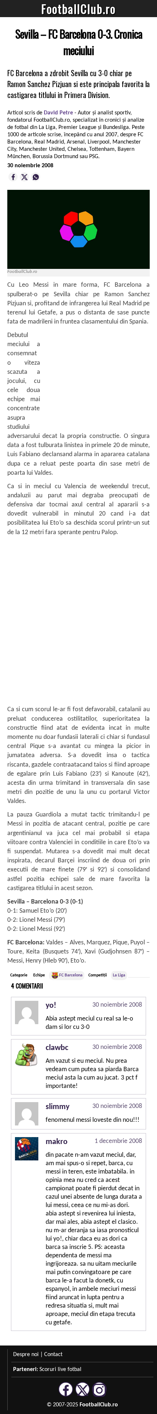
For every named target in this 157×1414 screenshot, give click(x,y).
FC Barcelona (71, 975)
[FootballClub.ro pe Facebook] (65, 1395)
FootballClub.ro (78, 8)
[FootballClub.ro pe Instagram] (99, 1395)
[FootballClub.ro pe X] (82, 1395)
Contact (53, 1355)
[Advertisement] (95, 376)
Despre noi (26, 1355)
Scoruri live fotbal (60, 1369)
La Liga (119, 975)
